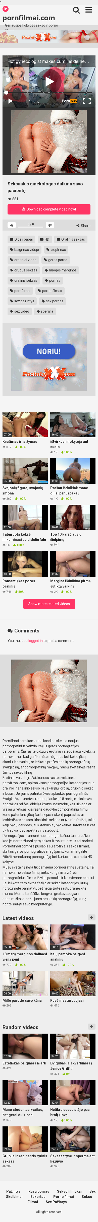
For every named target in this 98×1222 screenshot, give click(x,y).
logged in (35, 641)
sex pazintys (24, 301)
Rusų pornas (38, 1191)
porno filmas (51, 291)
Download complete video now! (51, 209)
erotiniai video (25, 260)
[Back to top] (88, 1212)
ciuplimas (58, 250)
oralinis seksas (25, 280)
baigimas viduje (26, 250)
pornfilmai (22, 291)
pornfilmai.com (29, 17)
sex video (21, 311)
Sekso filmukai (69, 1191)
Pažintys (13, 1191)
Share (85, 226)
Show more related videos (49, 604)
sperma (46, 311)
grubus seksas (25, 270)
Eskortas (37, 1197)
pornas (54, 280)
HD (46, 239)
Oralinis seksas (73, 239)
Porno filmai (63, 1197)
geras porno (57, 260)
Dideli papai (23, 239)
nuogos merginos (62, 270)
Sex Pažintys (56, 1202)
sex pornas (54, 301)
